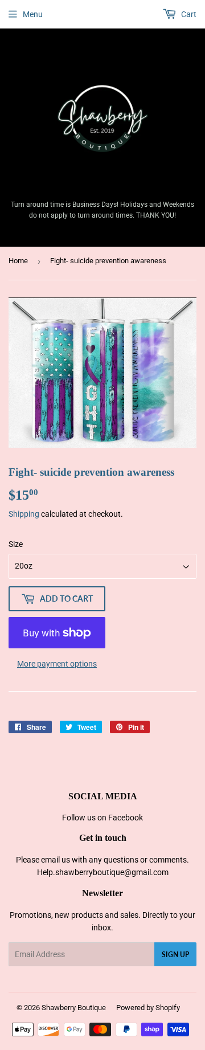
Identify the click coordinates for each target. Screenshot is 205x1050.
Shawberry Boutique (74, 1007)
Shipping (24, 513)
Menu (33, 14)
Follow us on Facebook (102, 817)
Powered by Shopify (148, 1007)
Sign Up (175, 954)
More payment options (57, 663)
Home (18, 260)
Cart (187, 14)
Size (16, 544)
